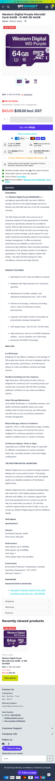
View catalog (3, 7)
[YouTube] (3, 744)
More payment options (27, 134)
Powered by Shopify (42, 767)
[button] (3, 1)
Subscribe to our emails (12, 753)
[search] (8, 7)
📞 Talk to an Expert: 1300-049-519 (28, 2)
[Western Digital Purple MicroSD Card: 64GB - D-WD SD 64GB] (15, 639)
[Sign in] (46, 7)
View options (10, 678)
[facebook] (8, 744)
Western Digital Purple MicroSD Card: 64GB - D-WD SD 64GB (14, 661)
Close (27, 728)
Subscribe (50, 758)
